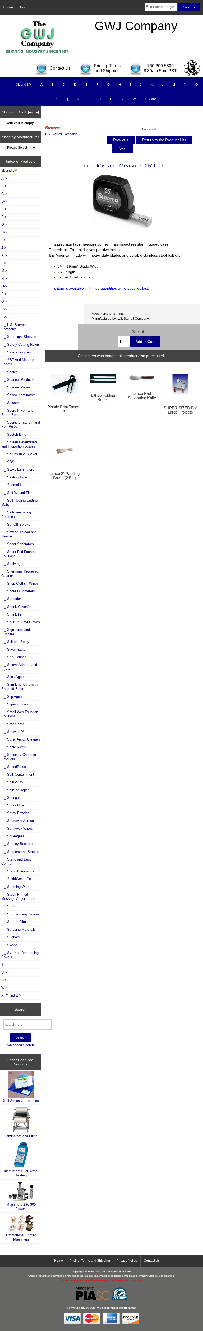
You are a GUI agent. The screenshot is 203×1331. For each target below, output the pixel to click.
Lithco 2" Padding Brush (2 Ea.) (65, 476)
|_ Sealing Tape (14, 477)
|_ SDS (7, 462)
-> (4, 317)
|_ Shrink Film (13, 614)
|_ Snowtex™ (12, 732)
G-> (4, 225)
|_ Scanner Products (18, 380)
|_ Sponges (11, 798)
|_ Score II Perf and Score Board (17, 413)
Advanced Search (20, 1045)
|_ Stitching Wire (15, 887)
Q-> (4, 302)
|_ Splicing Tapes (15, 790)
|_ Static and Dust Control (16, 861)
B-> (4, 186)
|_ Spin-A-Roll (12, 782)
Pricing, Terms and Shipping (90, 1260)
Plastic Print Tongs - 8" (64, 409)
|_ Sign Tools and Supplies (15, 632)
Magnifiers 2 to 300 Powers (21, 1207)
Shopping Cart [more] (20, 112)
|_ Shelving (10, 564)
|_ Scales (9, 372)
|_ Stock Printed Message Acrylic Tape (18, 896)
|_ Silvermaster (13, 649)
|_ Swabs (9, 945)
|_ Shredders (12, 599)
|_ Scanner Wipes (15, 387)
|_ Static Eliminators (17, 871)
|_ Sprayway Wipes (17, 828)
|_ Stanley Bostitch (17, 844)
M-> (4, 271)
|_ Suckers (10, 937)
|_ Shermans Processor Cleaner (20, 573)
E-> (4, 209)
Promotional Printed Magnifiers (21, 1237)
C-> (4, 194)
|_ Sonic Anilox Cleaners (21, 739)
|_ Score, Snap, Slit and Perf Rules (20, 424)
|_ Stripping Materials (18, 929)
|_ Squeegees (12, 836)
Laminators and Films (21, 1136)
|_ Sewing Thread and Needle (18, 534)
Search (20, 1009)
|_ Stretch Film (13, 922)
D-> (4, 201)
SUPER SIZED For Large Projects (180, 410)
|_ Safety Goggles (16, 352)
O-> (4, 286)
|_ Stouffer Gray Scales (20, 914)
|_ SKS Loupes (13, 657)
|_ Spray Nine (12, 805)
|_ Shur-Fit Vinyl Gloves (20, 622)
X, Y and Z (152, 99)
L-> (3, 263)
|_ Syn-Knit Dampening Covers (20, 955)
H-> (4, 232)
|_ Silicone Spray (15, 642)
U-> (4, 972)
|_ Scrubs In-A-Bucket (19, 454)
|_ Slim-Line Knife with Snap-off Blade (19, 687)
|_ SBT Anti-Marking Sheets (17, 362)
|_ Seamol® (11, 485)
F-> (4, 217)
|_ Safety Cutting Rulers (20, 345)
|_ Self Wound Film (17, 493)
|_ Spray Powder (15, 813)
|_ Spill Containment (17, 774)
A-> (4, 178)
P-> (4, 294)
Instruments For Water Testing (21, 1173)
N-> (4, 279)
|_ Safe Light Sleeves (18, 337)
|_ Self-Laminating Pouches (16, 514)
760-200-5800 (160, 66)
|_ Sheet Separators (17, 544)
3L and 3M (23, 85)
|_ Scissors (11, 403)
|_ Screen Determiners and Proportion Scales (19, 444)
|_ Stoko (8, 906)
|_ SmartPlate (12, 724)
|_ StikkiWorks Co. (16, 879)
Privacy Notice (127, 1260)
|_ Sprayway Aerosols (18, 821)
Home (8, 7)
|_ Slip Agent (12, 697)
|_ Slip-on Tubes (14, 704)
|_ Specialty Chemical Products (19, 757)
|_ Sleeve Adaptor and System (19, 667)
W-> (4, 988)
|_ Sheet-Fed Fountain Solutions (19, 554)
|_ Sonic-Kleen (13, 747)
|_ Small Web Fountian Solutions (19, 714)
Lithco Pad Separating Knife (142, 395)
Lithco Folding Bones (103, 397)
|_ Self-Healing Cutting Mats (19, 502)
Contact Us (152, 1260)
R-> (4, 309)
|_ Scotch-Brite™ (15, 434)
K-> (4, 255)
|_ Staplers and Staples (20, 852)
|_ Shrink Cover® (15, 607)
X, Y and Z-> (11, 995)
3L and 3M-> (11, 170)
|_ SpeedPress (13, 767)
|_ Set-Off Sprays (15, 524)
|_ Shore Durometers (18, 591)
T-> (3, 965)
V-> (4, 980)
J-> (3, 248)
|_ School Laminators (18, 395)
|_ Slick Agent (13, 677)
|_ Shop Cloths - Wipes (20, 583)
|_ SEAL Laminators (17, 470)
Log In (25, 7)
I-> (3, 240)
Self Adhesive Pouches (21, 1101)
